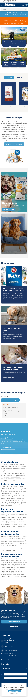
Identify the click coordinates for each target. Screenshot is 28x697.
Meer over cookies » (14, 693)
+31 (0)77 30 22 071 (9, 646)
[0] (26, 4)
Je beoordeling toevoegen (10, 400)
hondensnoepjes (5, 576)
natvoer (9, 473)
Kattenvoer (19, 77)
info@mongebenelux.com (10, 650)
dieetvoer (13, 473)
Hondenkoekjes (20, 574)
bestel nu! (19, 14)
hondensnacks (21, 473)
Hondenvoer (9, 77)
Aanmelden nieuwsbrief (14, 621)
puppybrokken (14, 491)
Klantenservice (14, 626)
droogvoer (3, 473)
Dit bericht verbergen (14, 691)
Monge (4, 464)
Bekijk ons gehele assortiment (14, 144)
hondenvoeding (5, 471)
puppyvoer (6, 477)
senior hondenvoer (15, 477)
